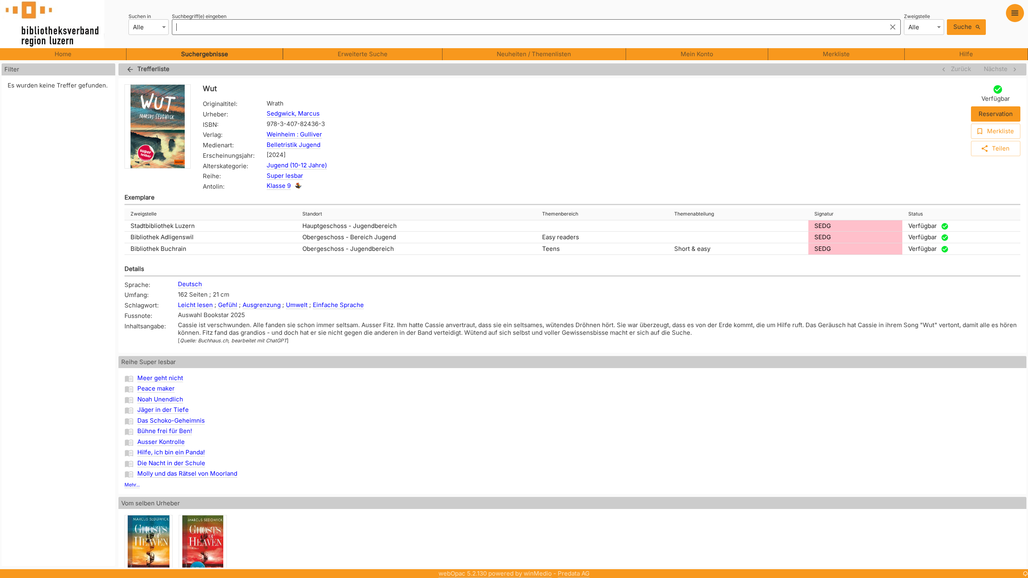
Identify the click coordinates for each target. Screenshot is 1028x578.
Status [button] (915, 214)
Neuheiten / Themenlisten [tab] (534, 54)
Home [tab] (63, 54)
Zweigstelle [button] (144, 214)
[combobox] (527, 27)
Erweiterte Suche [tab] (363, 54)
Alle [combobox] (138, 27)
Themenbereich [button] (560, 214)
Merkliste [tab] (836, 54)
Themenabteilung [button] (694, 214)
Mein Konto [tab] (697, 54)
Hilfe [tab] (966, 54)
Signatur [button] (824, 214)
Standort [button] (312, 214)
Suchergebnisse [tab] (204, 54)
